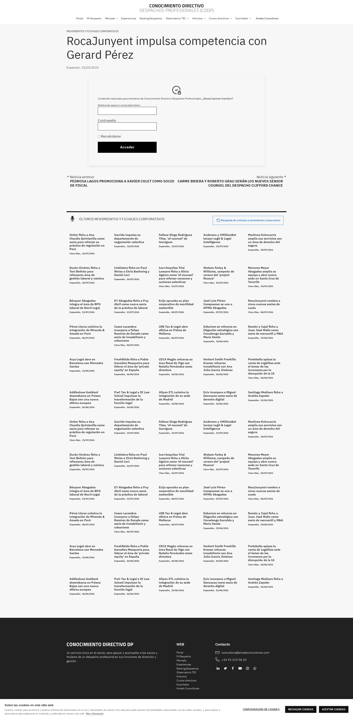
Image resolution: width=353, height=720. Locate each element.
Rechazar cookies (300, 709)
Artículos (181, 676)
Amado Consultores (267, 18)
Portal (179, 652)
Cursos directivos (186, 680)
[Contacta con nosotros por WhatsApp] (255, 668)
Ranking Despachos (187, 668)
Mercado (181, 660)
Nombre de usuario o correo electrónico (119, 105)
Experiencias (183, 664)
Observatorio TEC (186, 672)
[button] (111, 18)
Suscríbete (182, 684)
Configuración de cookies (261, 709)
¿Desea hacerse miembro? (217, 98)
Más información (95, 713)
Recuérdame (110, 136)
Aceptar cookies (333, 709)
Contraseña (107, 120)
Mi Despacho (183, 656)
